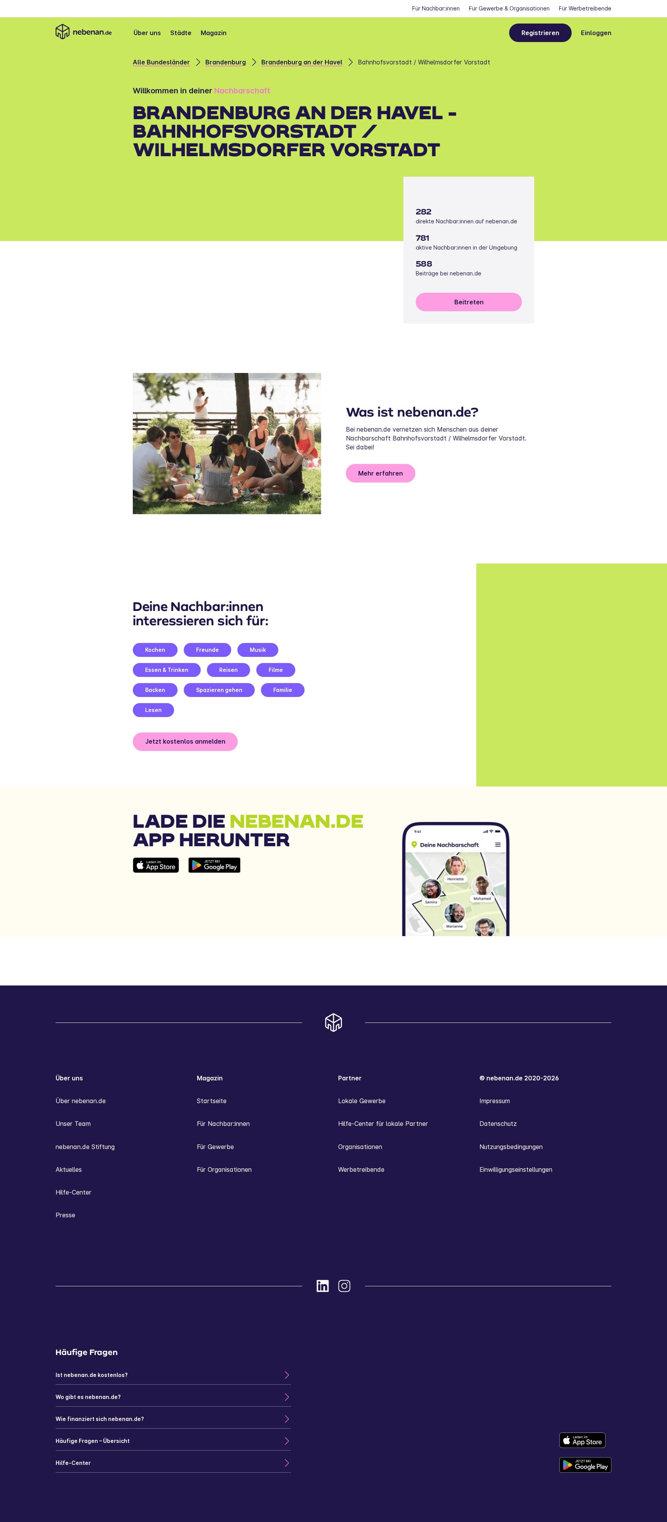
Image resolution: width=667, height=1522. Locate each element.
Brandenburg (225, 62)
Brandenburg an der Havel (301, 62)
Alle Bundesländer (161, 62)
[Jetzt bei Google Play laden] (214, 896)
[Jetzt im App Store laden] (156, 896)
